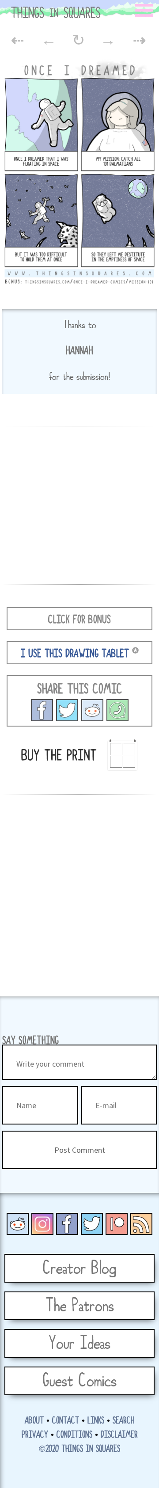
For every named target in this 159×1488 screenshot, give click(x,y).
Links (95, 1420)
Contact (65, 1420)
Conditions (74, 1435)
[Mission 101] (67, 709)
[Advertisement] (79, 504)
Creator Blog (79, 1268)
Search (123, 1420)
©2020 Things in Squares (79, 1449)
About (34, 1420)
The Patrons (79, 1306)
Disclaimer (119, 1435)
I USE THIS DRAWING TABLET (75, 654)
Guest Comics (79, 1381)
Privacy (35, 1435)
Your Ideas (79, 1343)
